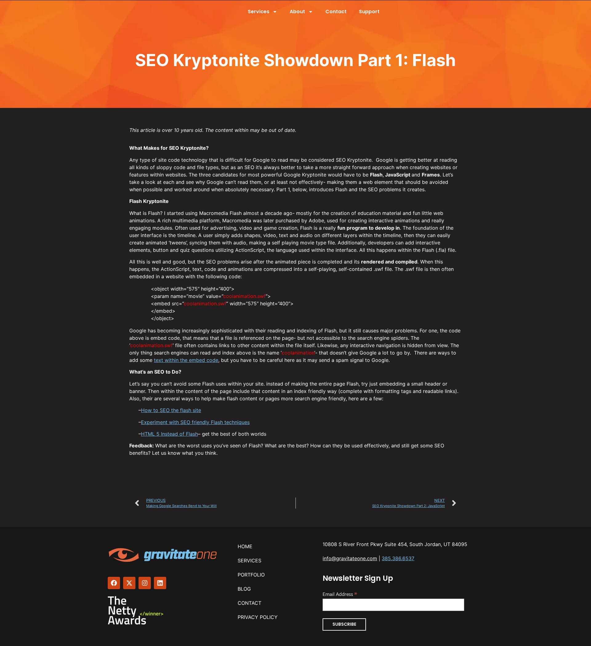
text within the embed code (186, 360)
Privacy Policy (258, 617)
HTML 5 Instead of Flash (169, 434)
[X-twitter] (129, 583)
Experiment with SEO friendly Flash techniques (195, 422)
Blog (244, 589)
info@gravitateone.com (350, 558)
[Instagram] (145, 583)
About (297, 11)
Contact (336, 11)
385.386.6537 (398, 558)
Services (258, 11)
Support (369, 11)
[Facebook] (114, 583)
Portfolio (251, 575)
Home (245, 546)
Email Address (340, 593)
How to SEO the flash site (171, 410)
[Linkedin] (160, 583)
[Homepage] (163, 555)
